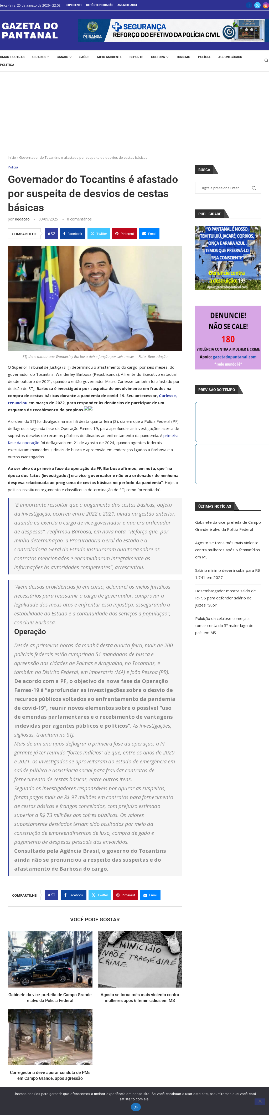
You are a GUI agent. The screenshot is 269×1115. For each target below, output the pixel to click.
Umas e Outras (12, 57)
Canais (62, 57)
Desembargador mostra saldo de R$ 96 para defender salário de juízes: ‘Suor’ (225, 598)
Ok (135, 1107)
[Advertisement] (134, 111)
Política (7, 65)
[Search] (266, 61)
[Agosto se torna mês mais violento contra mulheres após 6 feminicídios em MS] (140, 959)
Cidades (38, 57)
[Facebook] (249, 5)
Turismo (183, 57)
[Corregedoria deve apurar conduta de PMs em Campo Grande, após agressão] (50, 1037)
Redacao (22, 219)
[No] (260, 1101)
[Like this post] (53, 233)
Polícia (204, 57)
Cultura (158, 57)
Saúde (84, 57)
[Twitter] (257, 5)
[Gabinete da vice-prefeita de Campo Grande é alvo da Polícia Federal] (50, 959)
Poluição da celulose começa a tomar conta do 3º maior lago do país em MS (224, 625)
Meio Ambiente (109, 57)
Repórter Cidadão (99, 5)
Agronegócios (230, 57)
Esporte (136, 57)
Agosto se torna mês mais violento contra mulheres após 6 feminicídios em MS (227, 549)
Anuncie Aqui (127, 5)
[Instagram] (266, 5)
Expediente (74, 5)
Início (12, 157)
